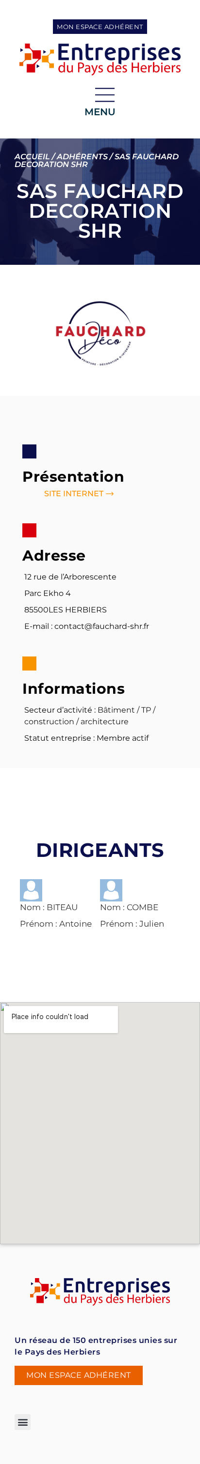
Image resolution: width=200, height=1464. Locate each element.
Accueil (32, 156)
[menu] (105, 95)
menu (100, 112)
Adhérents (82, 156)
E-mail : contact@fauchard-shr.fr (86, 626)
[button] (23, 1422)
